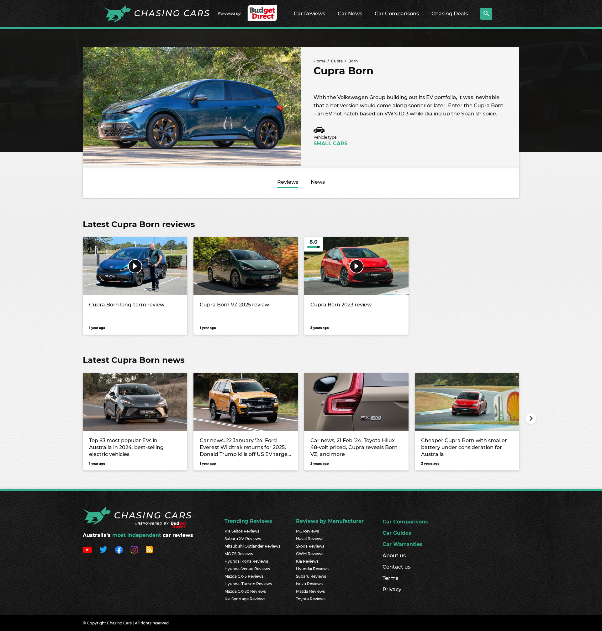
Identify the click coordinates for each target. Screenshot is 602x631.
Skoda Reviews (310, 546)
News (318, 182)
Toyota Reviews (310, 599)
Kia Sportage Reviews (244, 599)
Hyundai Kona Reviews (246, 561)
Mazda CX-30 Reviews (245, 591)
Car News (350, 14)
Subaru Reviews (311, 576)
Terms (390, 578)
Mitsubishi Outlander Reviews (252, 546)
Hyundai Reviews (312, 568)
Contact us (396, 567)
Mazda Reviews (310, 591)
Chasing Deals (449, 14)
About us (394, 556)
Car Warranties (403, 544)
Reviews (287, 182)
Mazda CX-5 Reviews (243, 576)
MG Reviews (307, 531)
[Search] (486, 14)
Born (353, 61)
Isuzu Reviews (309, 583)
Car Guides (397, 533)
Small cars (330, 143)
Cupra (337, 61)
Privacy (392, 589)
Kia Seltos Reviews (241, 531)
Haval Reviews (309, 538)
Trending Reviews (248, 521)
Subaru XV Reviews (242, 538)
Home (319, 61)
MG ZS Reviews (238, 553)
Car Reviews (309, 14)
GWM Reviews (309, 553)
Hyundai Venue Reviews (247, 568)
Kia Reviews (307, 561)
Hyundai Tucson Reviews (248, 583)
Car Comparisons (397, 14)
